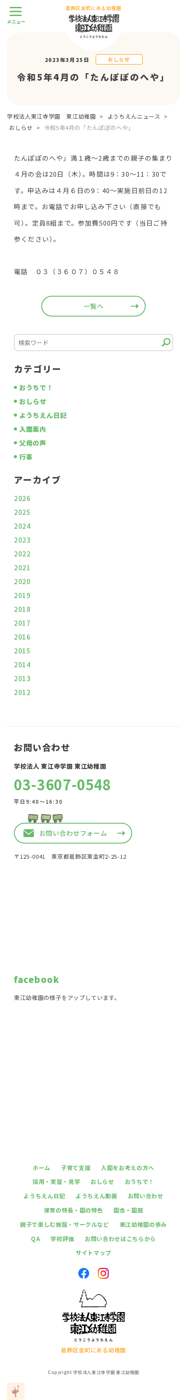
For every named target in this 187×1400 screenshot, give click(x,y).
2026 (22, 498)
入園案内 (33, 428)
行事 (26, 456)
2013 (22, 678)
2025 (22, 512)
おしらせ (119, 59)
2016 (22, 636)
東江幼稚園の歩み (143, 1224)
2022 (22, 553)
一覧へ (93, 305)
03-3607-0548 (62, 784)
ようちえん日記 (43, 415)
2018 (22, 609)
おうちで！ (36, 387)
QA (35, 1239)
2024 (22, 525)
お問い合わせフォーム (73, 832)
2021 (22, 567)
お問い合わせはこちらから (120, 1239)
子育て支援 (75, 1168)
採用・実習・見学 (56, 1181)
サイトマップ (93, 1252)
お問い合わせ (146, 1196)
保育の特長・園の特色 (74, 1210)
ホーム (41, 1168)
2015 (22, 650)
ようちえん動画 (96, 1196)
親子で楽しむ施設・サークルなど (64, 1224)
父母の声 (33, 442)
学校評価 (62, 1239)
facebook (36, 979)
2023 (22, 539)
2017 (22, 622)
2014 (22, 664)
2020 (22, 581)
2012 (22, 692)
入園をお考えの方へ (127, 1168)
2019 (22, 595)
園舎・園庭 (128, 1210)
